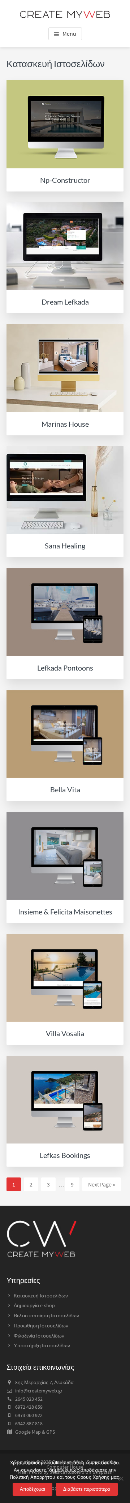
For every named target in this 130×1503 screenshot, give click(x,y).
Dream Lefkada (65, 301)
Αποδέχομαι (32, 1489)
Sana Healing (65, 545)
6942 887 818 (29, 1423)
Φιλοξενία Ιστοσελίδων (39, 1335)
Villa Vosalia (65, 1033)
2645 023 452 (29, 1399)
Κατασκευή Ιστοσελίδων (41, 1295)
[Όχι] (121, 1478)
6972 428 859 (29, 1407)
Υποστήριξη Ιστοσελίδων (42, 1345)
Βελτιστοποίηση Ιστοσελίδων (46, 1315)
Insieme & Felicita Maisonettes (65, 911)
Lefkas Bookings (65, 1155)
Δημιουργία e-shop (34, 1305)
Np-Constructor (65, 180)
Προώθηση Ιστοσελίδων (41, 1325)
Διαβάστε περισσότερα (86, 1489)
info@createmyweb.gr (38, 1390)
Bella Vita (65, 789)
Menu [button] (69, 33)
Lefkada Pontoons (65, 667)
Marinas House (65, 423)
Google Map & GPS (35, 1432)
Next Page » (101, 1185)
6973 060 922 (29, 1415)
